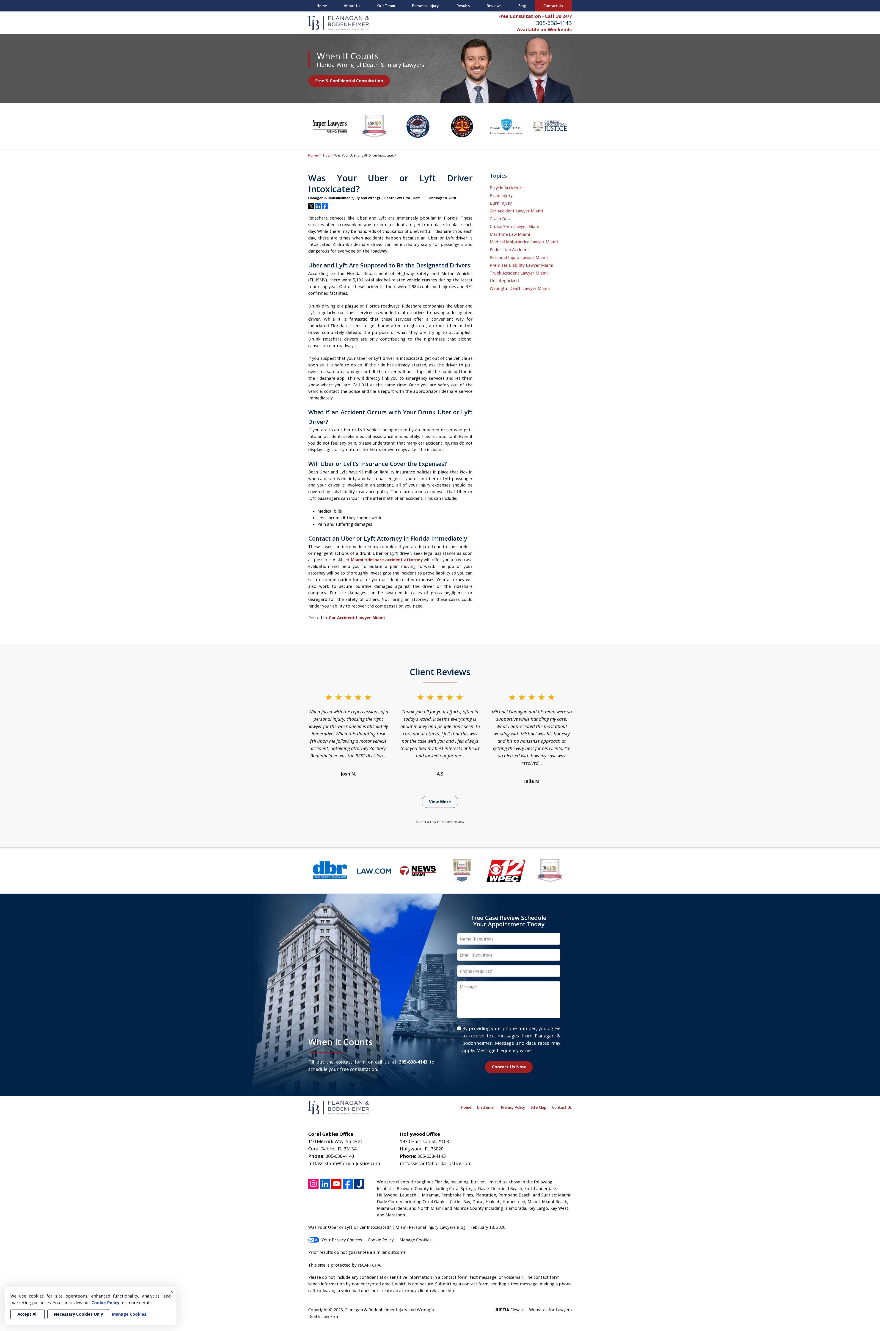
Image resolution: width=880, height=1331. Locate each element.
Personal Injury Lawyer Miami (519, 257)
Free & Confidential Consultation (349, 80)
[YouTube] (336, 1184)
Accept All (27, 1314)
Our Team (386, 5)
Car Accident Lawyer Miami (357, 617)
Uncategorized (504, 280)
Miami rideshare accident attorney (387, 559)
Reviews (494, 5)
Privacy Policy (513, 1107)
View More (440, 801)
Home (321, 5)
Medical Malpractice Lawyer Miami (524, 242)
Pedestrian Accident (509, 249)
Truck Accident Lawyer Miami (519, 273)
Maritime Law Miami (510, 234)
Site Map (538, 1107)
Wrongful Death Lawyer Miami (520, 288)
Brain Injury (501, 195)
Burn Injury (501, 203)
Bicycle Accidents (506, 187)
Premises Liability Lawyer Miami (521, 265)
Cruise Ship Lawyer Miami (515, 226)
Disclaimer (486, 1107)
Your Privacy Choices (342, 1240)
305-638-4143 (554, 23)
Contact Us (553, 5)
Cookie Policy (381, 1240)
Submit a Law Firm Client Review (440, 822)
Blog (522, 5)
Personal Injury (425, 5)
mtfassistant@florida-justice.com (344, 1163)
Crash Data (501, 218)
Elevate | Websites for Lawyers (533, 1309)
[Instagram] (313, 1184)
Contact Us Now (509, 1067)
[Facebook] (348, 1184)
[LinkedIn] (325, 1184)
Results (463, 5)
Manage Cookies (415, 1240)
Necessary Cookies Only (78, 1314)
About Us (352, 5)
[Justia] (359, 1184)
